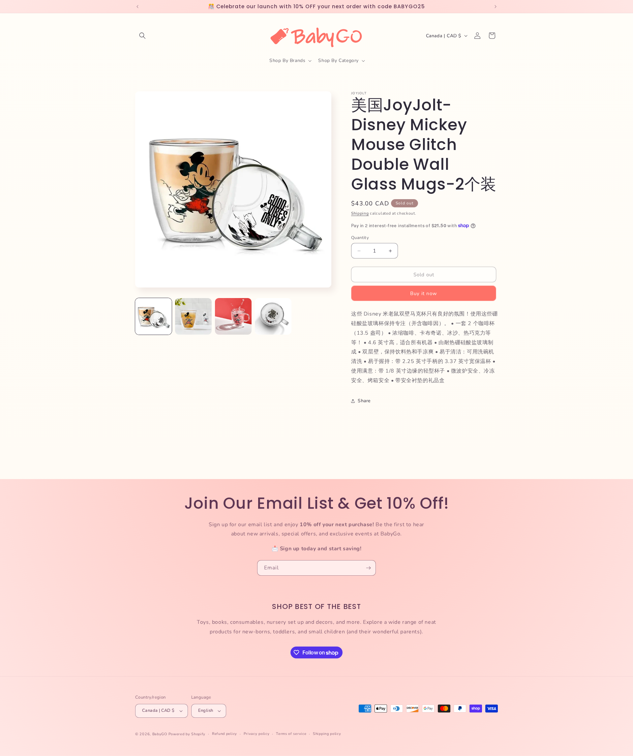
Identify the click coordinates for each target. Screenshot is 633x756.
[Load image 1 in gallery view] (153, 316)
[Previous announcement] (137, 6)
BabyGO (159, 734)
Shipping (360, 213)
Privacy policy (257, 733)
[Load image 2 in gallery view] (193, 316)
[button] (142, 35)
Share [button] (364, 401)
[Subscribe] (368, 568)
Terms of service (291, 733)
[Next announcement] (495, 6)
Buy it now (423, 293)
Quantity (360, 238)
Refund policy (224, 733)
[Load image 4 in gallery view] (273, 316)
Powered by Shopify (187, 734)
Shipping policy (327, 733)
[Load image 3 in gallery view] (233, 316)
